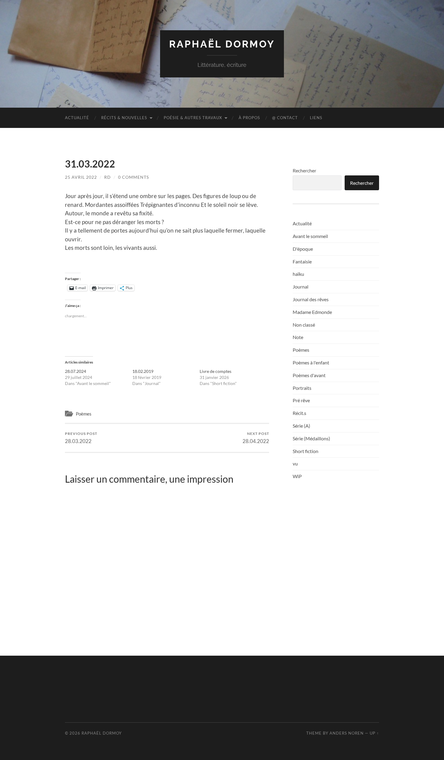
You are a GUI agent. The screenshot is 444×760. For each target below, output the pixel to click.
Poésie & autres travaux (193, 117)
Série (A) (301, 426)
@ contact (285, 117)
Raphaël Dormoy (222, 44)
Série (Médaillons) (311, 438)
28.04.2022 (256, 437)
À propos (249, 117)
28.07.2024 (75, 371)
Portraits (302, 388)
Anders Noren (347, 733)
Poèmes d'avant (309, 375)
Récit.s (299, 413)
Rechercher (304, 170)
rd (107, 177)
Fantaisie (302, 261)
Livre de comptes (215, 371)
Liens (316, 117)
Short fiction (305, 451)
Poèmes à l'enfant (311, 362)
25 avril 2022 (81, 177)
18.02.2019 (142, 371)
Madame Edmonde (312, 312)
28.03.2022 (81, 437)
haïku (298, 274)
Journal (300, 286)
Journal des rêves (311, 299)
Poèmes (84, 413)
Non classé (304, 325)
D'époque (303, 249)
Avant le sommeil (310, 236)
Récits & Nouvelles (124, 117)
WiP (297, 476)
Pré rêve (301, 400)
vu (295, 463)
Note (298, 337)
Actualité (77, 117)
